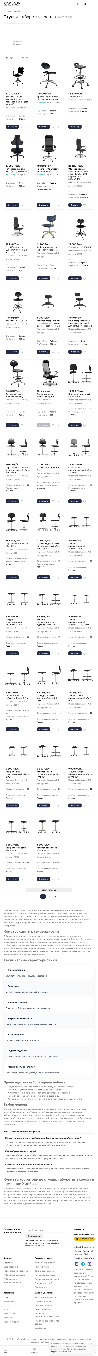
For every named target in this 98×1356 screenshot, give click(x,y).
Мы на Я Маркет (11, 1322)
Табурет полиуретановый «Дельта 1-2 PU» (14, 622)
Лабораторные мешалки (47, 1279)
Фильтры (10, 58)
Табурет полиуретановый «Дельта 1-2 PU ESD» (78, 622)
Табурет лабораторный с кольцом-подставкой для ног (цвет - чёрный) (48, 323)
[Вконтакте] (76, 1264)
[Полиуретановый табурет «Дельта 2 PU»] (18, 675)
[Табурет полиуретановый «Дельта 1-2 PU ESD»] (80, 599)
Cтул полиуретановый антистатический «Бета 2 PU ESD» (18, 470)
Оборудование (11, 1267)
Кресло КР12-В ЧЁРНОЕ (79, 247)
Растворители (42, 1267)
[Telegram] (83, 1264)
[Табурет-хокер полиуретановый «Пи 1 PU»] (80, 675)
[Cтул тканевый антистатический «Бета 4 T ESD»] (80, 447)
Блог (6, 1309)
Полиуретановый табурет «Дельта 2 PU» (17, 696)
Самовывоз (40, 1328)
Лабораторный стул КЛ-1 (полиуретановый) (48, 248)
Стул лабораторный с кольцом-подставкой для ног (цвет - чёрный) (80, 323)
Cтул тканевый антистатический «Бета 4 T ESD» (80, 470)
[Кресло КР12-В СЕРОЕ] (18, 300)
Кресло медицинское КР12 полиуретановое (47, 97)
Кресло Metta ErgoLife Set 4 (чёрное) (48, 170)
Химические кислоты (45, 1263)
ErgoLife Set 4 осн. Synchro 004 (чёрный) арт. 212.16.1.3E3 (16, 250)
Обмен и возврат (43, 1309)
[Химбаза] (12, 4)
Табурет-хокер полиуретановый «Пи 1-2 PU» (17, 774)
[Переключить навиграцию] (92, 4)
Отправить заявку (44, 1301)
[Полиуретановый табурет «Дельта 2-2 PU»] (49, 675)
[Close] (91, 1343)
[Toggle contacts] (78, 4)
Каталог (8, 1258)
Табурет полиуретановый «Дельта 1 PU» (76, 546)
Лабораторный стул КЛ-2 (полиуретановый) (17, 170)
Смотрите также (43, 1258)
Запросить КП (86, 1238)
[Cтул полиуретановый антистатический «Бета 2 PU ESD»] (18, 447)
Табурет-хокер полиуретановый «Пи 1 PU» (79, 698)
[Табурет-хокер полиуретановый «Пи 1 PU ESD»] (49, 751)
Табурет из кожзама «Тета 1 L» (16, 849)
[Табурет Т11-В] (80, 76)
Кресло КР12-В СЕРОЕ (17, 321)
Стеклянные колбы (44, 1283)
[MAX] (89, 1264)
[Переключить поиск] (85, 4)
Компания (9, 1293)
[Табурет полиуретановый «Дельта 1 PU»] (80, 523)
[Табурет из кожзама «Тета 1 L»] (18, 827)
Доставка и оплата (44, 1305)
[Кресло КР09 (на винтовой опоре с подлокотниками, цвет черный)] (18, 76)
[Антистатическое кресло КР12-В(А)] (18, 373)
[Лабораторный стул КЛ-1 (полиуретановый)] (49, 227)
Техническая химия (44, 1271)
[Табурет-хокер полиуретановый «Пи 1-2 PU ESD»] (80, 751)
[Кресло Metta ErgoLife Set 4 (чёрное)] (49, 148)
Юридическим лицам (45, 1297)
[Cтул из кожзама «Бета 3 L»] (49, 447)
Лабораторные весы (45, 1275)
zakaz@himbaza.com (84, 1234)
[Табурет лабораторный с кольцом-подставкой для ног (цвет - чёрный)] (49, 300)
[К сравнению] (27, 127)
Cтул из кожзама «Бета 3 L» (48, 468)
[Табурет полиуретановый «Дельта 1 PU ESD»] (49, 599)
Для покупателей (44, 1293)
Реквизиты (9, 1301)
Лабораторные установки (16, 1271)
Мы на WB (8, 1318)
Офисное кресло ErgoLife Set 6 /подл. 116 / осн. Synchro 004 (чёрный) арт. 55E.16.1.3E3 (80, 174)
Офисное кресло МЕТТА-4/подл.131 (46, 395)
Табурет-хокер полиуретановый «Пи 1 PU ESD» (48, 774)
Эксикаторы (41, 1287)
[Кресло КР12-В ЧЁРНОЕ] (80, 227)
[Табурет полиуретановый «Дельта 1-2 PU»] (18, 599)
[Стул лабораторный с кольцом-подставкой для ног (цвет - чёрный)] (80, 300)
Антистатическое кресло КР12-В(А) (14, 395)
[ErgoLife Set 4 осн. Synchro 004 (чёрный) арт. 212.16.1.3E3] (18, 227)
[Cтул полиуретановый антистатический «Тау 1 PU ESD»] (49, 523)
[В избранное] (22, 127)
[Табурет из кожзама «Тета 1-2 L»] (49, 827)
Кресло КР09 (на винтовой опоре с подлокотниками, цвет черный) (17, 100)
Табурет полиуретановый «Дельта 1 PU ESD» (46, 622)
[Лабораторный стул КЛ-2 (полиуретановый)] (18, 148)
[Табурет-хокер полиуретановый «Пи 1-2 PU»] (18, 751)
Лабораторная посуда (14, 1275)
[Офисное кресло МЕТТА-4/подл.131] (49, 373)
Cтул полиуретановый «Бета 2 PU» (79, 395)
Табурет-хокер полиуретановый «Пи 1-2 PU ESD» (80, 774)
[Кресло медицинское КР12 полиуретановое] (49, 76)
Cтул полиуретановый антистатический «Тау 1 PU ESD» (48, 546)
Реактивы (8, 1263)
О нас (6, 1297)
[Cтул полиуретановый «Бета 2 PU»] (80, 373)
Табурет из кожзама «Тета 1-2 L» (47, 849)
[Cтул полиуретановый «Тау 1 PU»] (18, 523)
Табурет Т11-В (75, 96)
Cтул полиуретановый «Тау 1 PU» (17, 544)
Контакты (8, 1305)
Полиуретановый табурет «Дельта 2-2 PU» (47, 698)
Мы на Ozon (9, 1313)
